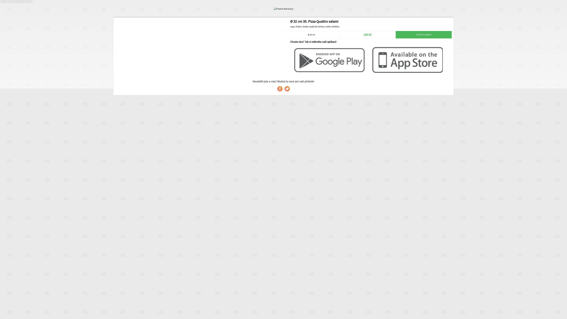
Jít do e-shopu (423, 34)
